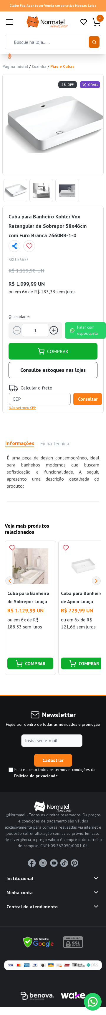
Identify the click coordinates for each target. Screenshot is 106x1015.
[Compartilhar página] (14, 246)
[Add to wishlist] (29, 246)
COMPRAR (57, 351)
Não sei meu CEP (22, 407)
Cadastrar (53, 760)
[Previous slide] (9, 580)
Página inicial (15, 66)
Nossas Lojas (85, 5)
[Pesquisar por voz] (9, 57)
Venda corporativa (59, 5)
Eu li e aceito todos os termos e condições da (54, 772)
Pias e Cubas (62, 66)
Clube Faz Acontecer (26, 5)
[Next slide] (96, 580)
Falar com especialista (87, 330)
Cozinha (39, 66)
